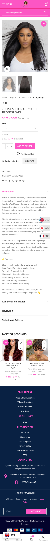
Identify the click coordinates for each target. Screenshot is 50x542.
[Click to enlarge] (7, 69)
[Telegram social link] (23, 181)
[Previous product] (3, 103)
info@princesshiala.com (25, 469)
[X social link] (13, 181)
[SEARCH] (45, 13)
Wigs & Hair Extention (19, 97)
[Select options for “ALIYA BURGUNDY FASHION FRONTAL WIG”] (20, 347)
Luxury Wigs (38, 97)
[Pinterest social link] (16, 181)
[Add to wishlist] (20, 342)
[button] (44, 347)
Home (4, 97)
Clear (6, 134)
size (4, 123)
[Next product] (9, 103)
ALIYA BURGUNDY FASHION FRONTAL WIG (13, 365)
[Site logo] (25, 4)
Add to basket (24, 146)
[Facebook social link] (9, 181)
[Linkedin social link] (20, 181)
